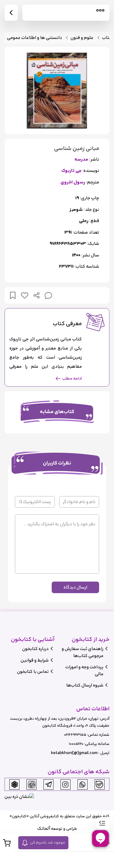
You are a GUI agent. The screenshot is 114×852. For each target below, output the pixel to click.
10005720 (76, 744)
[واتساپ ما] (82, 784)
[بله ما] (99, 784)
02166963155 (75, 735)
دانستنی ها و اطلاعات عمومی (34, 37)
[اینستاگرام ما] (65, 784)
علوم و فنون (82, 37)
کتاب (107, 37)
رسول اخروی (72, 182)
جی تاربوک (71, 170)
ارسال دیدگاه (75, 587)
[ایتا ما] (31, 784)
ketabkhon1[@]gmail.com (74, 753)
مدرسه (81, 159)
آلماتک (43, 828)
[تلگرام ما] (48, 784)
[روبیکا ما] (14, 784)
